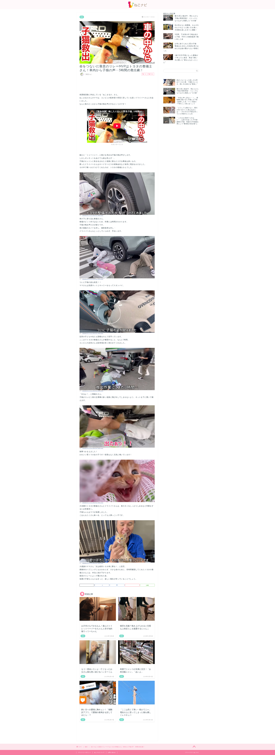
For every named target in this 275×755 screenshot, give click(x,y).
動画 (82, 17)
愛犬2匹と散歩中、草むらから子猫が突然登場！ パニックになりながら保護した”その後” (186, 18)
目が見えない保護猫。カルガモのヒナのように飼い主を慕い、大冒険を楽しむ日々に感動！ (187, 27)
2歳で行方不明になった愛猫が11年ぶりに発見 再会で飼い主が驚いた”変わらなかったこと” (180, 58)
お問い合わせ (112, 752)
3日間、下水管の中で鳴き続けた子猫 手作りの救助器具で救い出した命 (187, 36)
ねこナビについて (99, 752)
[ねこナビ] (137, 8)
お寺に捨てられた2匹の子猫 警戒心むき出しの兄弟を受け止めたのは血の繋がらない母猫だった (181, 47)
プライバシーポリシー (84, 752)
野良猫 (151, 74)
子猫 (145, 74)
